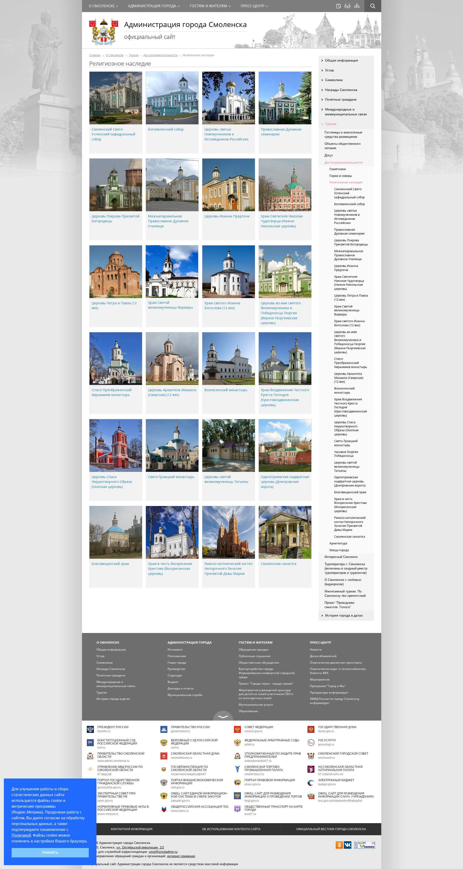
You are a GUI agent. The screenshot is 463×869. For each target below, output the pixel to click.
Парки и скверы (340, 176)
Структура (175, 675)
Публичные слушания (254, 656)
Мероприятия (320, 679)
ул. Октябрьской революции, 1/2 (140, 847)
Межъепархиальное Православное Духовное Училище (168, 221)
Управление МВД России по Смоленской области (120, 768)
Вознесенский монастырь (225, 390)
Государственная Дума (337, 727)
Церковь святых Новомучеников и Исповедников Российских (226, 134)
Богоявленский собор (166, 129)
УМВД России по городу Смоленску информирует (334, 701)
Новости (316, 649)
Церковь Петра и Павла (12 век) (351, 297)
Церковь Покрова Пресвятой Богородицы (351, 242)
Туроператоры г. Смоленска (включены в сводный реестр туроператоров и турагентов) (346, 568)
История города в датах (344, 615)
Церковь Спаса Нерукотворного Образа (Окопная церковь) (112, 481)
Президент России (113, 727)
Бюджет (173, 682)
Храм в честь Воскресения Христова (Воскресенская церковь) (170, 568)
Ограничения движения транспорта (336, 662)
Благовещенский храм (110, 563)
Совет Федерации (259, 727)
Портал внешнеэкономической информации (197, 782)
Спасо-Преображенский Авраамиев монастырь (112, 392)
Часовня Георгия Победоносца (346, 454)
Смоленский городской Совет (343, 753)
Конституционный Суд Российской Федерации (117, 742)
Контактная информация (131, 829)
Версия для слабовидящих (347, 6)
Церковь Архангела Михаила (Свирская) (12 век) (172, 392)
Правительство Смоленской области (120, 755)
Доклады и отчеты (180, 688)
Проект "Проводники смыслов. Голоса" (339, 605)
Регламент (175, 649)
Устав (329, 70)
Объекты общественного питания (343, 146)
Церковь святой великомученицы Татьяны (226, 479)
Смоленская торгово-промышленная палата (264, 768)
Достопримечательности (160, 55)
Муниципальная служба (185, 695)
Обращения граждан (254, 649)
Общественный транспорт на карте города (274, 808)
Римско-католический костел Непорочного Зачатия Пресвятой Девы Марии (228, 568)
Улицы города (339, 550)
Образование (248, 711)
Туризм (133, 55)
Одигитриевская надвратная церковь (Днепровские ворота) (285, 481)
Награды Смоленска (341, 90)
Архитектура (338, 543)
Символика (334, 80)
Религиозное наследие (345, 182)
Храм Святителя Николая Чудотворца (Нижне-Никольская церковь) (282, 221)
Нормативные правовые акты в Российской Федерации (123, 808)
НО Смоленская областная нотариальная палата (340, 768)
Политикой (21, 835)
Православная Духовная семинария (349, 232)
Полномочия (177, 656)
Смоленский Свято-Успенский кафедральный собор (113, 134)
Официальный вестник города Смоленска (331, 829)
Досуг (329, 155)
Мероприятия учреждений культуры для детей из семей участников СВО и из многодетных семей (266, 694)
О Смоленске (115, 55)
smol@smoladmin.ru (163, 852)
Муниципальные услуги (256, 704)
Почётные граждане (341, 99)
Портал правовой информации (270, 780)
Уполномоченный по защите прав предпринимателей (273, 755)
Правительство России (190, 727)
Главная (95, 55)
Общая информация (341, 60)
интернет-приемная (181, 856)
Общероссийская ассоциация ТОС (200, 806)
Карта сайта (357, 6)
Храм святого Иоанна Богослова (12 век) (222, 305)
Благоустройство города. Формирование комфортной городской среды (267, 673)
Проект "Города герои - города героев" (266, 683)
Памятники (337, 169)
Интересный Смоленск (341, 557)
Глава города (177, 662)
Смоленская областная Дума (195, 753)
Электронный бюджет (336, 780)
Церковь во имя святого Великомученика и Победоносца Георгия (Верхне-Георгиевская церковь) (281, 313)
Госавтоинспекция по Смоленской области (189, 768)
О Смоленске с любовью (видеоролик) (343, 582)
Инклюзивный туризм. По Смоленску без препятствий (345, 594)
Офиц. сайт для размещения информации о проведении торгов (273, 795)
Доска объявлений (323, 656)
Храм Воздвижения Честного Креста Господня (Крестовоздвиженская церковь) (285, 397)
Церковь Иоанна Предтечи (227, 216)
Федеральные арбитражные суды (272, 740)
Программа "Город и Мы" (328, 686)
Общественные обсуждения (259, 662)
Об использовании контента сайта (231, 829)
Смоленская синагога (278, 563)
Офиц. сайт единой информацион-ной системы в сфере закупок (199, 795)
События (338, 6)
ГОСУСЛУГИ (327, 740)
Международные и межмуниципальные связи (346, 111)
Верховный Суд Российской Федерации (194, 742)
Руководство (176, 669)
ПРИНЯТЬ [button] (50, 853)
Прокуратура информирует (329, 692)
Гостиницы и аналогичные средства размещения (343, 135)
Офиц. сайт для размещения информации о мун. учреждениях (346, 795)
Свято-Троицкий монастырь (171, 476)
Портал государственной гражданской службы (118, 782)
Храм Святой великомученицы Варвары (170, 305)
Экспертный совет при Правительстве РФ (116, 795)
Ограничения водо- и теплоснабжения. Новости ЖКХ (338, 671)
